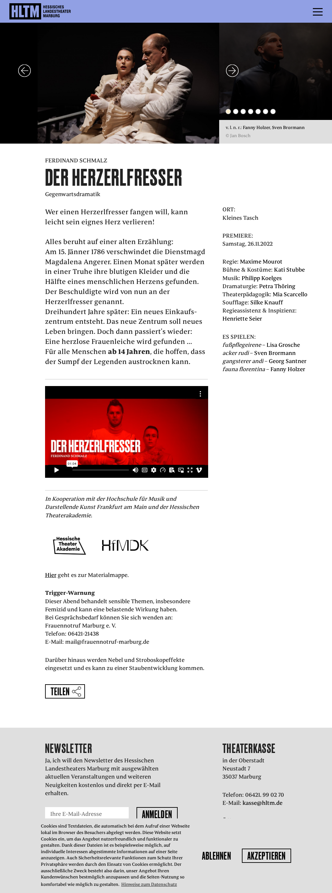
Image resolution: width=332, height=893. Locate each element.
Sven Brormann (288, 127)
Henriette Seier (242, 318)
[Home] (54, 11)
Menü (303, 11)
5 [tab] (258, 111)
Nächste (232, 70)
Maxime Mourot (261, 261)
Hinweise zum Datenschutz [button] (149, 884)
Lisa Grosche (283, 344)
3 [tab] (243, 111)
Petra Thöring (277, 286)
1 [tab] (228, 111)
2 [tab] (235, 111)
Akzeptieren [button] (266, 856)
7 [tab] (273, 111)
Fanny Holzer (256, 127)
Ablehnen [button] (216, 856)
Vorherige (24, 70)
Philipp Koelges (262, 278)
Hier (50, 575)
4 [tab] (250, 111)
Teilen (60, 691)
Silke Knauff (266, 302)
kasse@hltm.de (262, 802)
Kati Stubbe (289, 269)
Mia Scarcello (290, 294)
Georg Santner (287, 361)
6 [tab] (265, 111)
